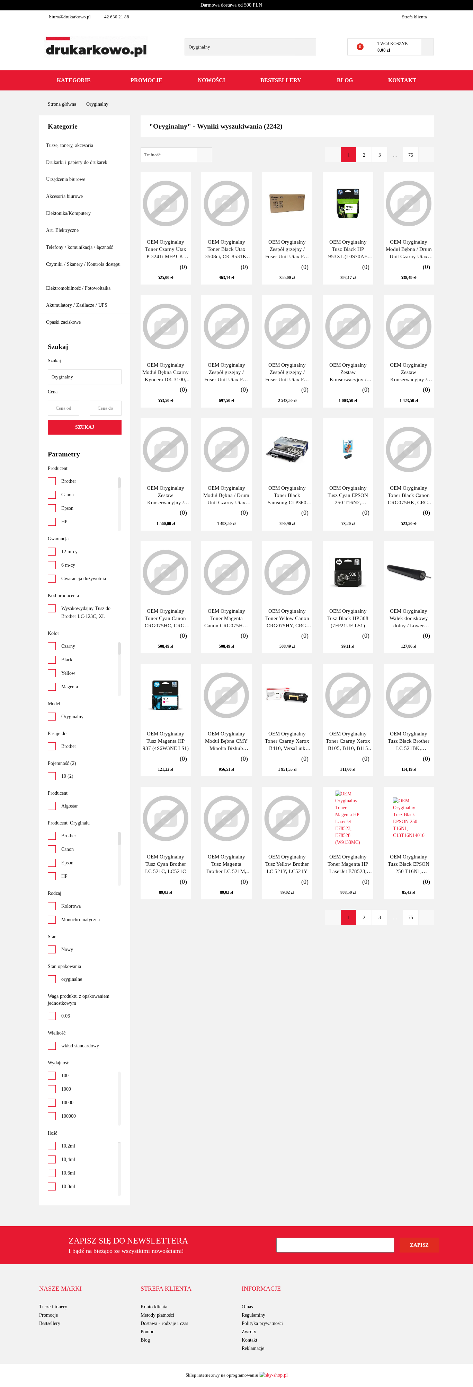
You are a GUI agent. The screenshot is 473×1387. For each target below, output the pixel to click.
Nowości (211, 80)
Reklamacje (253, 1348)
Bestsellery (280, 80)
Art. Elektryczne (63, 230)
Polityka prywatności (262, 1323)
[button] (60, 1289)
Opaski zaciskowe (63, 322)
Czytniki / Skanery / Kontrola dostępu (83, 264)
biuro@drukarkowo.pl (70, 16)
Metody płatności (157, 1315)
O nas (247, 1306)
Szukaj (84, 427)
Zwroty (249, 1331)
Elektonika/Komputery (69, 213)
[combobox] (176, 154)
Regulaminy (253, 1315)
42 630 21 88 (116, 16)
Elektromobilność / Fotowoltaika (79, 288)
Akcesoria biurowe (65, 196)
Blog (345, 80)
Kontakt (402, 80)
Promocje (146, 80)
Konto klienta (154, 1306)
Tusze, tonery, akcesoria (70, 145)
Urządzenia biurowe (66, 179)
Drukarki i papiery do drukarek (77, 162)
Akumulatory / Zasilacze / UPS (77, 305)
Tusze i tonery (53, 1306)
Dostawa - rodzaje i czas (164, 1323)
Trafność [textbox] (152, 154)
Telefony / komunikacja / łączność (80, 247)
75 (410, 155)
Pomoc (147, 1331)
